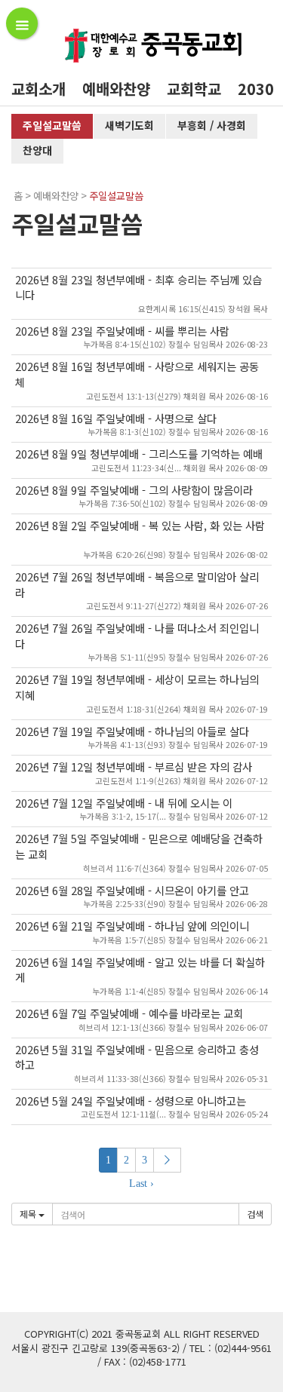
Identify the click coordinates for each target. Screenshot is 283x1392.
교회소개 (38, 89)
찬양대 (37, 150)
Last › (141, 1183)
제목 (29, 1213)
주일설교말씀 (52, 125)
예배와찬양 (116, 89)
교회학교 (194, 89)
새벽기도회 (129, 125)
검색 (255, 1213)
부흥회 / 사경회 (211, 125)
